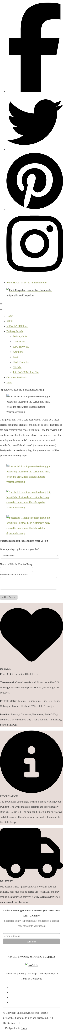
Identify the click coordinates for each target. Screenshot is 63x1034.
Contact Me (19, 341)
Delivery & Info (14, 331)
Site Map (17, 367)
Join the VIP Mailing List (26, 372)
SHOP (9, 321)
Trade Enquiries (21, 362)
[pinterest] (34, 209)
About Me (18, 351)
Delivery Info (20, 336)
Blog (15, 357)
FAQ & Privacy (21, 346)
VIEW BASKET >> (17, 326)
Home (9, 316)
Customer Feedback (16, 377)
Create (24, 1028)
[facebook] (34, 91)
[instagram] (34, 274)
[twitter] (34, 149)
